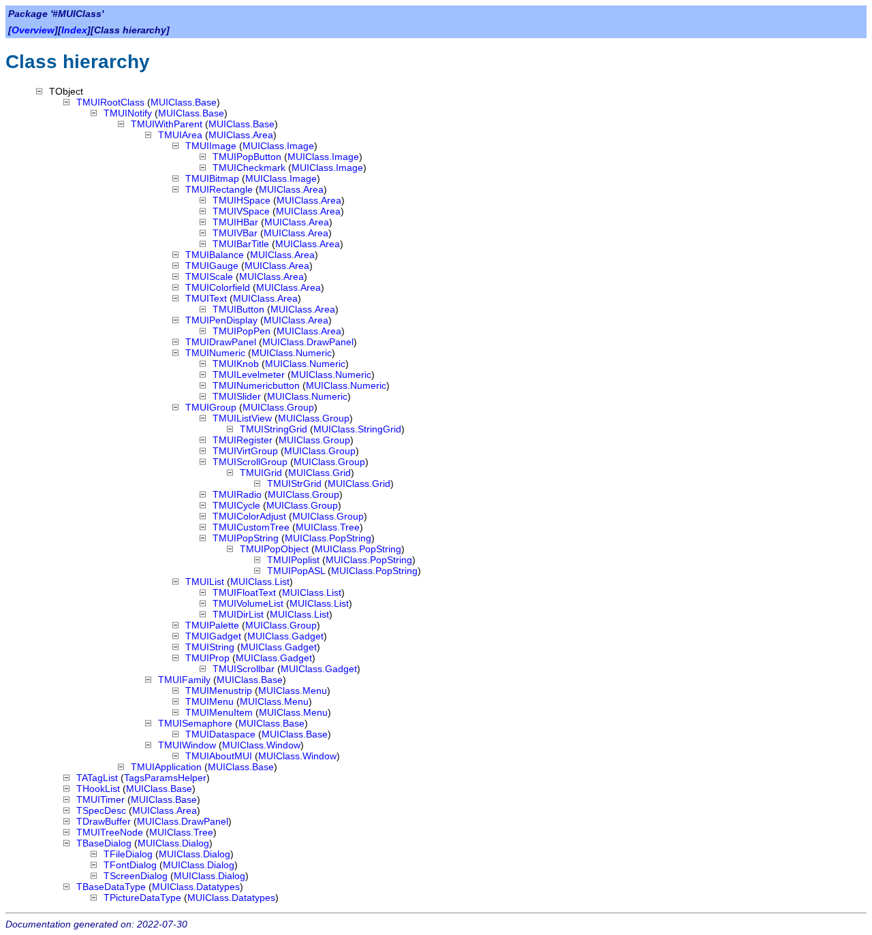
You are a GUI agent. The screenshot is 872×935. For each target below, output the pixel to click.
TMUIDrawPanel (220, 341)
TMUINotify (128, 113)
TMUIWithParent (166, 123)
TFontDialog (130, 864)
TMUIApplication (166, 766)
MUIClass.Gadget (285, 636)
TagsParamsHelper (165, 777)
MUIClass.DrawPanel (308, 341)
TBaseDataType (111, 886)
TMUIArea (180, 134)
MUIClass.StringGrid (357, 429)
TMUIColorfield (217, 287)
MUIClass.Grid (319, 472)
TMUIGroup (210, 407)
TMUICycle (236, 505)
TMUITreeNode (109, 832)
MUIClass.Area (240, 134)
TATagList (97, 777)
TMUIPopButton (247, 156)
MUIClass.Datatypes (196, 886)
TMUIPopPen (241, 331)
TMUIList (204, 581)
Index (74, 30)
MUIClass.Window (261, 745)
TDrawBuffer (103, 821)
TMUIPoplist (293, 559)
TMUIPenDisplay (221, 320)
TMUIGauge (211, 265)
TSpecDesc (101, 810)
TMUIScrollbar (244, 668)
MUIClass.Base (184, 102)
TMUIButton (238, 309)
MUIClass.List (260, 581)
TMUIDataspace (220, 734)
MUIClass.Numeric (291, 352)
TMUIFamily (184, 679)
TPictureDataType (142, 897)
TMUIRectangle (219, 189)
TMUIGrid (261, 472)
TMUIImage (210, 145)
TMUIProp (207, 657)
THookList (98, 788)
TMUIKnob (236, 363)
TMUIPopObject (274, 548)
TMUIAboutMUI (218, 755)
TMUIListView (242, 418)
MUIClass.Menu (292, 690)
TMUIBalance (214, 254)
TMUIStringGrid (273, 429)
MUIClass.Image (278, 145)
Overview (33, 30)
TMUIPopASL (296, 570)
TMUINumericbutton (256, 385)
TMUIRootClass (110, 102)
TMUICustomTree (251, 527)
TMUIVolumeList (248, 603)
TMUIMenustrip (218, 690)
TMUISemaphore (195, 723)
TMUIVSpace (241, 211)
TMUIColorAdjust (249, 516)
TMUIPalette (212, 625)
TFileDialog (128, 854)
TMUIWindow (187, 745)
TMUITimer (100, 799)
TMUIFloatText (244, 592)
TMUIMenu (209, 701)
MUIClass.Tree (328, 527)
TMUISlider (237, 396)
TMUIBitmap (212, 178)
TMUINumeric (215, 352)
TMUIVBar (235, 232)
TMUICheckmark (249, 167)
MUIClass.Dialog (173, 843)
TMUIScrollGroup (250, 461)
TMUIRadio (237, 494)
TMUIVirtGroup (245, 450)
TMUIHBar (235, 222)
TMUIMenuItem (219, 712)
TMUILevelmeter (249, 374)
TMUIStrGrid (294, 483)
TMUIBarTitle (241, 243)
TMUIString (209, 646)
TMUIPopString (246, 538)
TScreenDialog (136, 875)
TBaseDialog (103, 843)
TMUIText (206, 298)
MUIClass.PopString (328, 538)
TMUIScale (209, 276)
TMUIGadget (213, 636)
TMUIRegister (242, 439)
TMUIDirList (238, 614)
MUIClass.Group (278, 407)
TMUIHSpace (241, 200)
